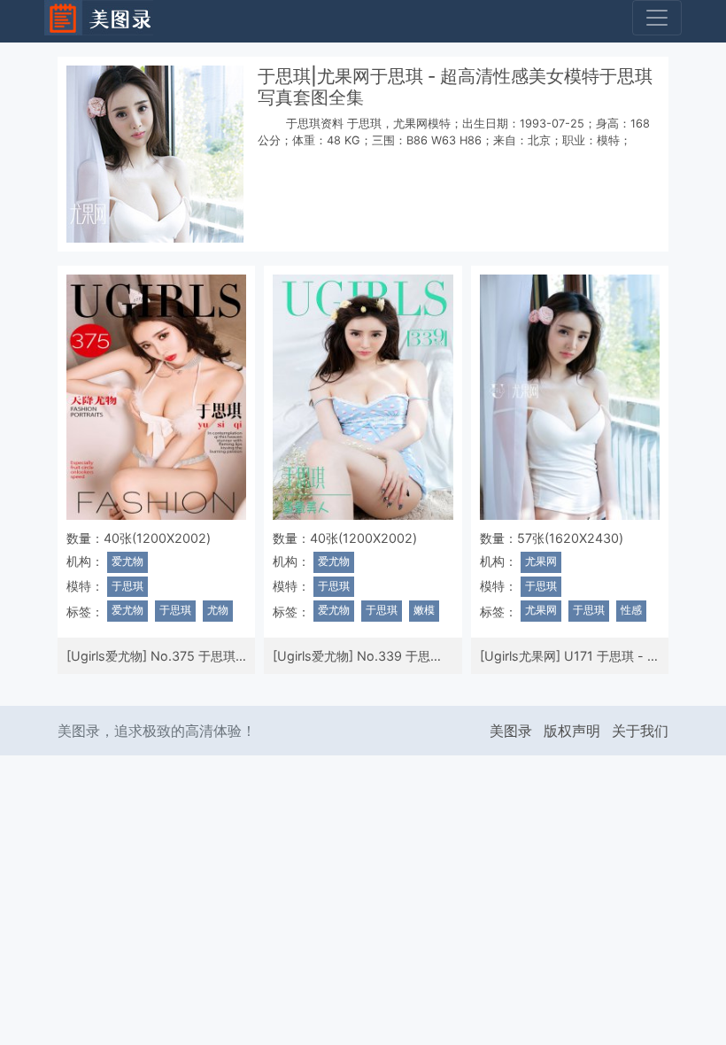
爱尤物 (127, 561)
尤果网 (541, 561)
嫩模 (424, 610)
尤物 (217, 610)
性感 (631, 610)
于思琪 (127, 586)
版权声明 (572, 730)
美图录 (511, 730)
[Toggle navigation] (657, 17)
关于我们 (640, 730)
